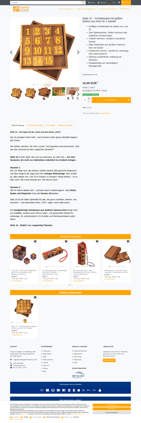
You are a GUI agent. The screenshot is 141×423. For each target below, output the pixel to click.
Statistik (26, 417)
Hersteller (50, 125)
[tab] (18, 125)
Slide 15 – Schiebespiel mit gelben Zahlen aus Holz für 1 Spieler (24, 327)
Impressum (46, 351)
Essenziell (16, 417)
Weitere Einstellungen (16, 419)
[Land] (109, 2)
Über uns (46, 365)
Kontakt (45, 362)
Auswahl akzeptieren (112, 412)
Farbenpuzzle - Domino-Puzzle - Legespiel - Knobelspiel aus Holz (116, 271)
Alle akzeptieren (112, 405)
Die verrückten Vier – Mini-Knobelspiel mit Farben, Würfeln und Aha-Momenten (85, 272)
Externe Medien (37, 417)
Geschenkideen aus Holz (107, 9)
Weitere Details (65, 125)
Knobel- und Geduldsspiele (85, 9)
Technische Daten (35, 125)
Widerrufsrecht (48, 359)
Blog (44, 371)
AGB (44, 357)
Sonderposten (124, 9)
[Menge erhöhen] (88, 98)
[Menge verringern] (88, 101)
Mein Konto (78, 357)
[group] (55, 254)
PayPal (66, 417)
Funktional (76, 417)
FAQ (75, 362)
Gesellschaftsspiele (65, 9)
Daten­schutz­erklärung (77, 414)
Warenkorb (77, 359)
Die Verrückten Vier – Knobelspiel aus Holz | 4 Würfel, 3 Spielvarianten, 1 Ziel (54, 272)
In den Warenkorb (110, 100)
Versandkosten (104, 113)
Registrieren (78, 354)
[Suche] (83, 2)
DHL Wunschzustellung (53, 417)
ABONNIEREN (109, 360)
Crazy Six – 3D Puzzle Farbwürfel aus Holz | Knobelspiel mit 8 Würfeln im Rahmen (23, 272)
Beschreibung (18, 125)
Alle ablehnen (112, 409)
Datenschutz (47, 354)
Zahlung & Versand (80, 351)
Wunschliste (88, 107)
